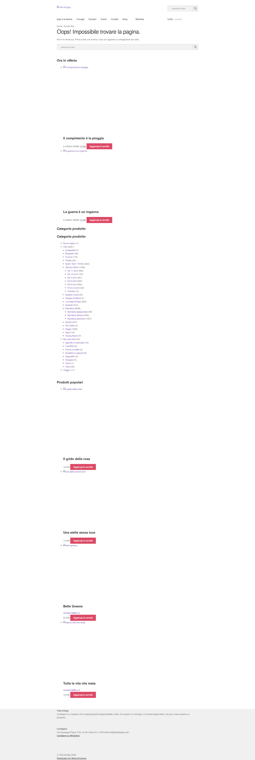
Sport (67, 332)
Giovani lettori (71, 267)
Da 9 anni (72, 284)
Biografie (69, 253)
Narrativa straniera (76, 318)
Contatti (114, 19)
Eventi (104, 19)
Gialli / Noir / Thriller (74, 263)
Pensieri (92, 19)
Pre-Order (70, 325)
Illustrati (69, 304)
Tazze (68, 363)
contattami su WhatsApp (68, 735)
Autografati (70, 250)
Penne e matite (72, 349)
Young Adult (71, 335)
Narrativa (69, 308)
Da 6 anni (72, 280)
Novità (68, 322)
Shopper (69, 359)
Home (60, 26)
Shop (125, 19)
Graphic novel (71, 294)
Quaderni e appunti (74, 352)
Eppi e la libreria (64, 19)
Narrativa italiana (75, 315)
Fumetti (70, 291)
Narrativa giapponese (77, 311)
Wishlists (139, 19)
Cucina (68, 256)
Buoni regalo (69, 243)
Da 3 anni (72, 277)
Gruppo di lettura (73, 298)
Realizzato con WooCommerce (71, 758)
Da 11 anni (72, 270)
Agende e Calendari (74, 342)
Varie (67, 366)
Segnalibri (70, 356)
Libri (65, 246)
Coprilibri (69, 346)
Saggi (68, 328)
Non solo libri (69, 339)
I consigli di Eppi (73, 301)
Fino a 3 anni (73, 287)
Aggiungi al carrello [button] (99, 146)
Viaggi (66, 370)
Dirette (68, 260)
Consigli (80, 19)
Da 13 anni (72, 274)
